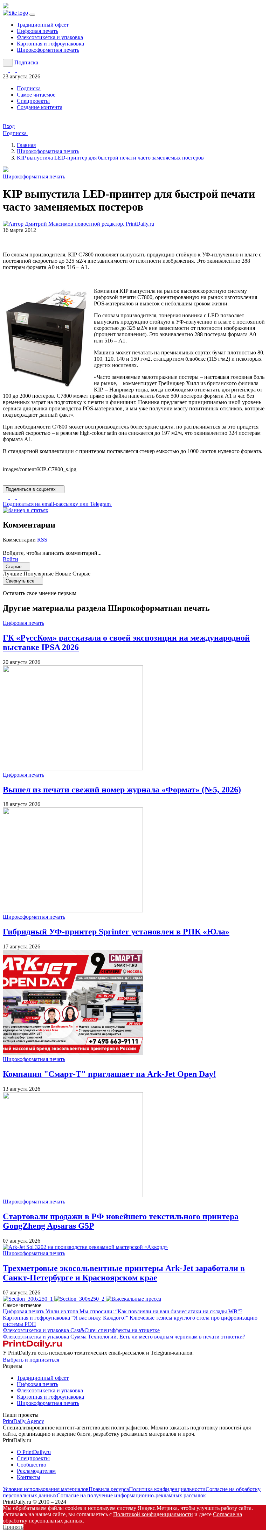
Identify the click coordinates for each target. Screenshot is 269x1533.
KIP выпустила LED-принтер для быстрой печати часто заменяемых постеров (110, 158)
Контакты (28, 1477)
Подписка (29, 88)
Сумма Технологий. (157, 1337)
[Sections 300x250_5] (133, 1299)
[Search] (8, 62)
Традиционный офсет (43, 25)
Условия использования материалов (46, 1489)
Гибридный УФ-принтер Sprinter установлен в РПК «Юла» (116, 931)
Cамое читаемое (36, 95)
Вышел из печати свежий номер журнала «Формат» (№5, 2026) (122, 789)
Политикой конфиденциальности (153, 1514)
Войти (10, 559)
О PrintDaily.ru (34, 1452)
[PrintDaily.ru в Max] (13, 70)
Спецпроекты (33, 101)
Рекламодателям (36, 1471)
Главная (26, 145)
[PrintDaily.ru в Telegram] (6, 70)
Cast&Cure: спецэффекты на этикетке (115, 1330)
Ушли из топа (144, 1311)
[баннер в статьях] (25, 510)
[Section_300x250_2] (80, 1299)
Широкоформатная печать (48, 50)
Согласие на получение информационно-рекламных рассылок (131, 1495)
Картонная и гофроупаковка (50, 44)
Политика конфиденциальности (167, 1489)
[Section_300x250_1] (28, 1299)
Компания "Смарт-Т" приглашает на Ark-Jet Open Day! (109, 1074)
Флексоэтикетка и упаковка (50, 37)
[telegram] (13, 497)
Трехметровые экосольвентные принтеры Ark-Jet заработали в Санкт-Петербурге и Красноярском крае (124, 1273)
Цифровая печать (37, 31)
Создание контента (39, 107)
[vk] (19, 497)
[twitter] (6, 497)
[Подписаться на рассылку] (19, 70)
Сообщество (31, 1465)
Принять (13, 1527)
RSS (42, 540)
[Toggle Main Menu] (32, 15)
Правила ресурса (109, 1489)
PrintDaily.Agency (23, 1421)
